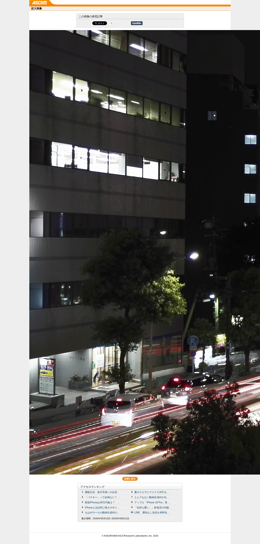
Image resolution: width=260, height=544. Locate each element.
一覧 (111, 23)
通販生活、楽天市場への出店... (102, 492)
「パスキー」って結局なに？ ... (102, 497)
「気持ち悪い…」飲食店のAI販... (152, 507)
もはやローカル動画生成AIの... (102, 512)
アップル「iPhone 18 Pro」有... (152, 502)
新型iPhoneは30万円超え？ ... (102, 502)
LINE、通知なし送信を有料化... (151, 512)
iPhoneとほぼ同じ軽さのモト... (102, 507)
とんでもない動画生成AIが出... (151, 497)
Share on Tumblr (137, 23)
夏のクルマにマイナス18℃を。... (152, 492)
